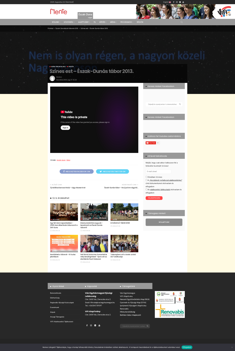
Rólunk (55, 22)
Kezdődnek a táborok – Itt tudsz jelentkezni (63, 255)
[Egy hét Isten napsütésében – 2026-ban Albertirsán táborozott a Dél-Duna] (64, 212)
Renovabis (124, 309)
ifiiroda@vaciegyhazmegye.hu (102, 302)
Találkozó (127, 251)
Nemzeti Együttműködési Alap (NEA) (134, 299)
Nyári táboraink (100, 218)
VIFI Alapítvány (126, 296)
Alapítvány (83, 22)
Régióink (86, 219)
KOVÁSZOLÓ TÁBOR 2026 (120, 223)
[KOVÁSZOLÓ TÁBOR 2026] (124, 212)
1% (95, 22)
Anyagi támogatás (57, 317)
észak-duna (61, 160)
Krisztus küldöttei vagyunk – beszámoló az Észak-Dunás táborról (91, 225)
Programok (126, 22)
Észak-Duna (60, 28)
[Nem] (232, 347)
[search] (181, 22)
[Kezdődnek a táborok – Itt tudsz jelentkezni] (64, 243)
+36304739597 (95, 305)
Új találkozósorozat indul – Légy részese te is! (67, 188)
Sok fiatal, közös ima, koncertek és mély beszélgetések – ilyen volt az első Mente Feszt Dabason (93, 256)
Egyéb (115, 219)
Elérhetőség (54, 298)
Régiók (140, 22)
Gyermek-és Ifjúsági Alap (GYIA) (133, 302)
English (166, 2)
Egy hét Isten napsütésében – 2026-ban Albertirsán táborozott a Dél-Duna (64, 225)
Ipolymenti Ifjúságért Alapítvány (133, 305)
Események (54, 307)
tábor (68, 160)
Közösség (68, 22)
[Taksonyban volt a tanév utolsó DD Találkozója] (124, 243)
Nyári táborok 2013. (58, 66)
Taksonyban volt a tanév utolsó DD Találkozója (123, 255)
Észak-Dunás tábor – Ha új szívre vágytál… (121, 188)
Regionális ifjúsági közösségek (62, 302)
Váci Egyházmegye (127, 293)
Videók (71, 66)
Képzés (102, 22)
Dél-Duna (55, 219)
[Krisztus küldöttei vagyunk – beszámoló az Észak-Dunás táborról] (94, 212)
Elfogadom (187, 347)
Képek (52, 312)
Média (112, 22)
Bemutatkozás (55, 293)
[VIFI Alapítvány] (164, 222)
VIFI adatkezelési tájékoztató (61, 321)
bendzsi (59, 77)
